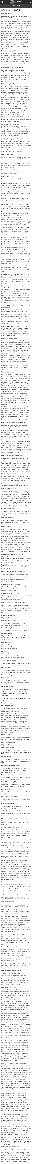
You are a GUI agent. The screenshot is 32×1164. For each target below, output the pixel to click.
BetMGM (16, 2)
